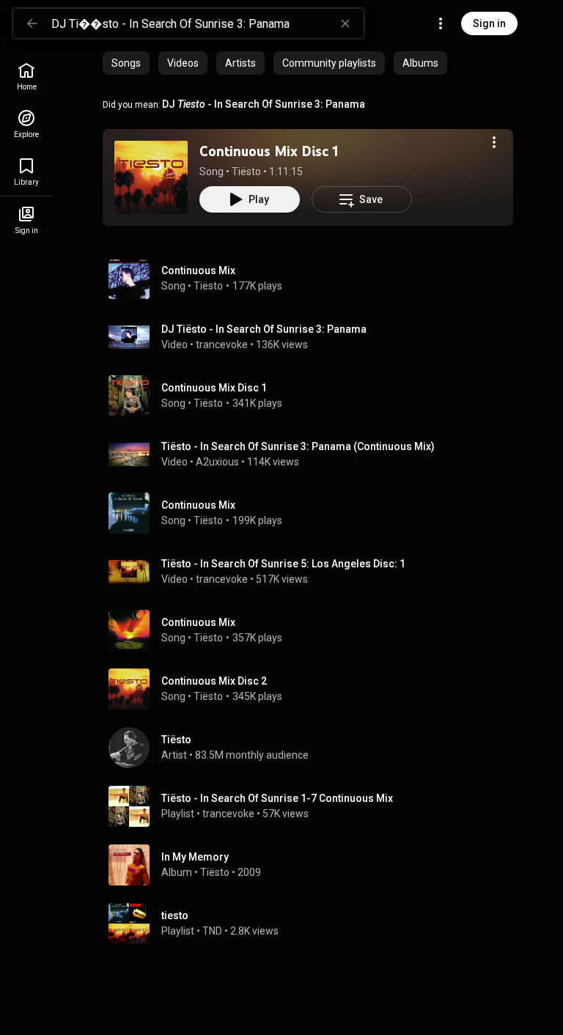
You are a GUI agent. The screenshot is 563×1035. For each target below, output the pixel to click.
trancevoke (222, 344)
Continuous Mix (198, 270)
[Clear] (345, 23)
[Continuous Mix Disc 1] (151, 177)
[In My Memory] (314, 865)
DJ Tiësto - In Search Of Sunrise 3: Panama (264, 329)
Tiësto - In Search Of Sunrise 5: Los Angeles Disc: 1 (283, 564)
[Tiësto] (314, 747)
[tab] (126, 63)
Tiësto (246, 171)
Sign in (489, 23)
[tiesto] (314, 923)
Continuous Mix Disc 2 (214, 681)
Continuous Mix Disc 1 (268, 151)
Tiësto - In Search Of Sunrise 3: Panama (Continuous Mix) (298, 446)
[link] (26, 76)
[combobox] (207, 23)
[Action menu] (494, 142)
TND (212, 931)
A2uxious (217, 462)
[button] (151, 177)
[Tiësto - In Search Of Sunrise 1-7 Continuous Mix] (314, 806)
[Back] (32, 23)
